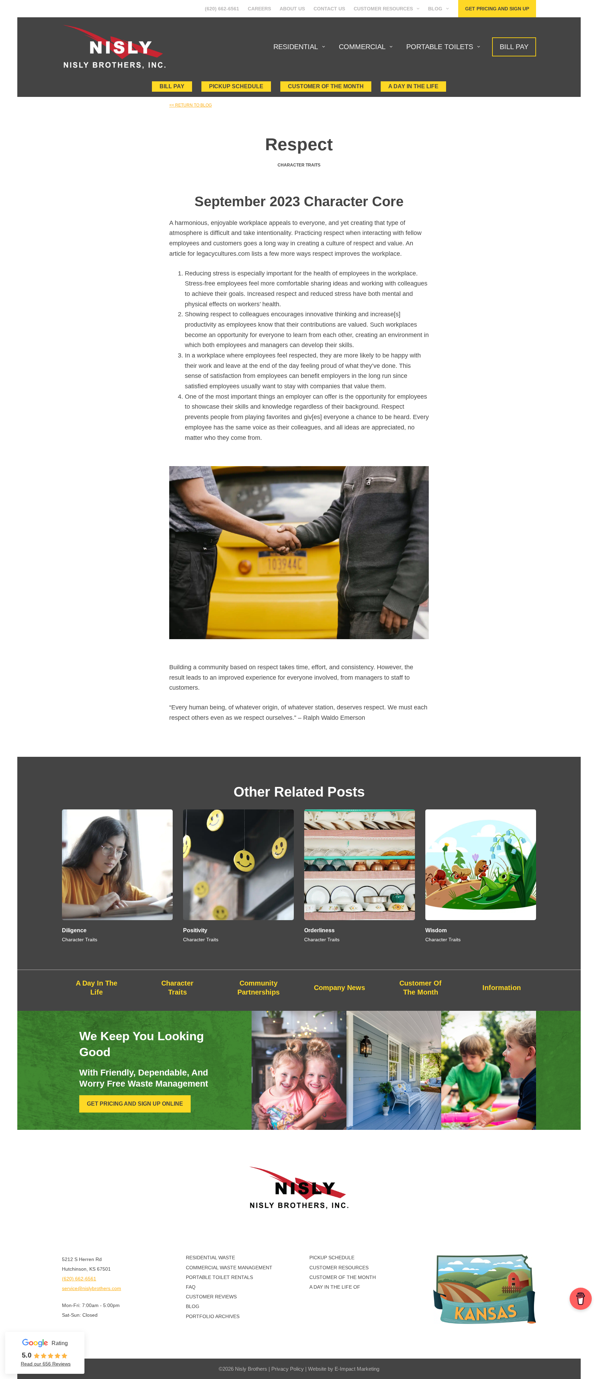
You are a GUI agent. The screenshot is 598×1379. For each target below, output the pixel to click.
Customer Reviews (211, 1296)
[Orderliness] (359, 864)
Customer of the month (326, 86)
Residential (295, 47)
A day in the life (413, 86)
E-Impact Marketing (357, 1369)
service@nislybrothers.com (91, 1288)
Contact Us (329, 8)
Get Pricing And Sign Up (497, 8)
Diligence (74, 930)
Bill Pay (514, 47)
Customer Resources (383, 8)
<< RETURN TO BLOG (190, 105)
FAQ (191, 1287)
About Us (292, 8)
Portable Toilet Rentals (219, 1277)
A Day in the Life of (334, 1287)
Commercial (362, 47)
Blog (435, 8)
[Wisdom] (480, 864)
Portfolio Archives (212, 1316)
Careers (259, 8)
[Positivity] (238, 864)
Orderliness (319, 930)
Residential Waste (210, 1257)
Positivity (195, 930)
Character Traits (299, 165)
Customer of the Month (342, 1277)
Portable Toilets (439, 47)
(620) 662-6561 (222, 8)
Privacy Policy (287, 1369)
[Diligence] (117, 864)
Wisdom (436, 930)
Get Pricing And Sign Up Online (135, 1104)
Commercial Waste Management (229, 1267)
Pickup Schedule (236, 86)
